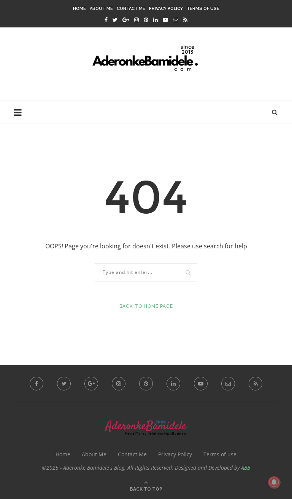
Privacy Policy (166, 8)
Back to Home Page (146, 306)
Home (79, 8)
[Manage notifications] (274, 482)
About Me (101, 8)
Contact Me (131, 8)
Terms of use (203, 8)
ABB (245, 467)
